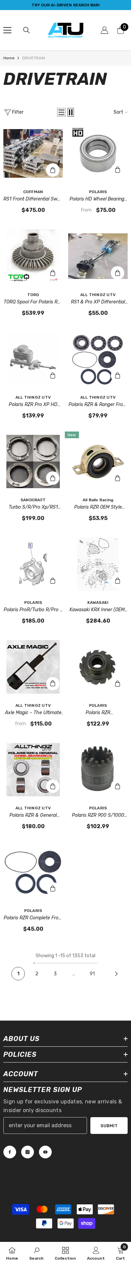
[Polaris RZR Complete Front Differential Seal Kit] (33, 872)
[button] (61, 112)
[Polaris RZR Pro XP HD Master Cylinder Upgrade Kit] (33, 359)
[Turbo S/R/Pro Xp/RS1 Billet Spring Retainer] (33, 461)
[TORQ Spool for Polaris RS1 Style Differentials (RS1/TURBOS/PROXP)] (33, 256)
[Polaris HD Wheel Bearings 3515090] (98, 153)
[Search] (27, 30)
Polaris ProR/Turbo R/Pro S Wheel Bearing (33, 610)
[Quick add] (117, 170)
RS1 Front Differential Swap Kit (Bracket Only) (33, 199)
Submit (109, 1125)
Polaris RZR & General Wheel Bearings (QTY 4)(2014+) (33, 815)
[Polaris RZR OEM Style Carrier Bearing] (98, 461)
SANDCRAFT (33, 500)
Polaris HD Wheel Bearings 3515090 (98, 199)
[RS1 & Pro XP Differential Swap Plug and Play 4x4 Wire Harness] (98, 256)
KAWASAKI (98, 602)
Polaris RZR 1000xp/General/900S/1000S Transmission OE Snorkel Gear (98, 713)
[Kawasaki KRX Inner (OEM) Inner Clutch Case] (98, 564)
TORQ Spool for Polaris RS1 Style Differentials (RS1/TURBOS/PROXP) (33, 302)
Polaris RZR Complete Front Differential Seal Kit (33, 918)
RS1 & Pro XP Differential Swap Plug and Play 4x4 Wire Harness (98, 302)
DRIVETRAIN (33, 58)
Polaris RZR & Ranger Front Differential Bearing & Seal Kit (98, 405)
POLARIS (98, 191)
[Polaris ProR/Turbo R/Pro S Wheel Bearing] (33, 564)
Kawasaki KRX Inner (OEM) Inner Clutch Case (98, 610)
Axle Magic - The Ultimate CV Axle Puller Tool (33, 713)
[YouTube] (45, 1152)
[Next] (116, 974)
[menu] (7, 30)
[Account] (104, 30)
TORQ (33, 294)
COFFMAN (33, 191)
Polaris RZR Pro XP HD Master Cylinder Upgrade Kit (33, 405)
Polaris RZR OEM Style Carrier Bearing (98, 507)
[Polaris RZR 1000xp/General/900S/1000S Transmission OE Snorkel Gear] (98, 666)
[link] (36, 1253)
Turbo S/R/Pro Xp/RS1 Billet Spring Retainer (33, 507)
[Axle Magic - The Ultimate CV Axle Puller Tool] (33, 666)
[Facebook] (9, 1152)
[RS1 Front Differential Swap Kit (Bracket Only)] (33, 153)
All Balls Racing (98, 500)
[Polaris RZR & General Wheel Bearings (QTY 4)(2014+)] (33, 769)
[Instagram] (27, 1152)
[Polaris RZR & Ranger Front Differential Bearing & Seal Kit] (98, 359)
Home (8, 58)
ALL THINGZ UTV (98, 294)
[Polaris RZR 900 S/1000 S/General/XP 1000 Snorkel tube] (98, 769)
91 (92, 974)
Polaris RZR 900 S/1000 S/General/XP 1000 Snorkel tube (98, 815)
